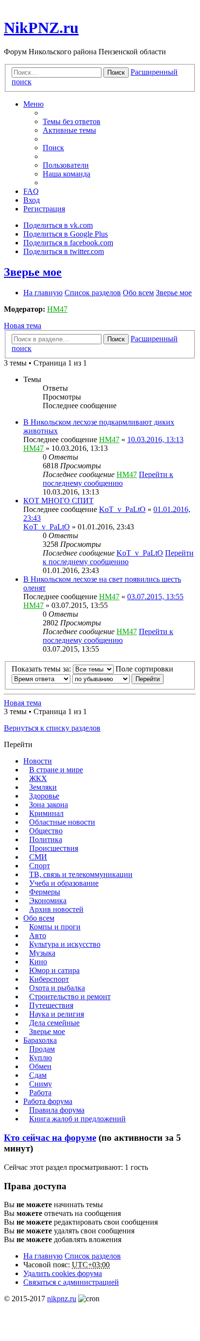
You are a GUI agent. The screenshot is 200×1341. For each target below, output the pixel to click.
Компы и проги (55, 927)
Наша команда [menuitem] (66, 174)
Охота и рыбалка (57, 988)
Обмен (40, 1066)
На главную (43, 1256)
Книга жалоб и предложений (77, 1119)
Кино (38, 962)
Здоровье (44, 796)
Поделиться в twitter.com (63, 251)
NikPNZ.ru (41, 27)
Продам (42, 1049)
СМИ (38, 857)
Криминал (46, 813)
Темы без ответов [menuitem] (71, 121)
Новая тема (22, 325)
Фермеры (44, 892)
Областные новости (62, 822)
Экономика (48, 900)
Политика (45, 839)
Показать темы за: (42, 669)
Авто (37, 935)
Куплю (40, 1058)
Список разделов (93, 1256)
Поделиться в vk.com (58, 225)
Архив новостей (56, 909)
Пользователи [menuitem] (66, 165)
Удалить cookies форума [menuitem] (62, 1273)
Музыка (42, 953)
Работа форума (47, 1101)
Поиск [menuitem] (53, 148)
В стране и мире (56, 770)
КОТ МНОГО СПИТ (58, 500)
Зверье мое (33, 272)
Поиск (116, 72)
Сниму (40, 1084)
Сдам (38, 1075)
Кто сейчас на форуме (50, 1138)
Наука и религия (56, 1014)
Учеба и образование (64, 883)
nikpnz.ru (61, 1298)
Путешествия (51, 1005)
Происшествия (53, 848)
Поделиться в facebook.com (68, 243)
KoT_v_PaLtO (122, 509)
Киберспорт (49, 979)
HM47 (57, 309)
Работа (40, 1092)
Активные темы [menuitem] (69, 130)
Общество (46, 831)
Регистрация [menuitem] (44, 209)
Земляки (43, 787)
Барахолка (40, 1040)
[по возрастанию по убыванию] (101, 678)
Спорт (39, 866)
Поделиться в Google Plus (65, 234)
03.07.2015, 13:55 (155, 596)
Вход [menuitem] (31, 200)
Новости (37, 761)
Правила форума (56, 1110)
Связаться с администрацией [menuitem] (71, 1282)
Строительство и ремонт (70, 996)
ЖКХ (38, 778)
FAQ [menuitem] (31, 191)
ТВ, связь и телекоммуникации (81, 874)
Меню (33, 104)
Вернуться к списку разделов (52, 728)
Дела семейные (54, 1023)
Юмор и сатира (54, 970)
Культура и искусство (64, 944)
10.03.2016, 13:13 (155, 439)
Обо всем (38, 918)
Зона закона (48, 804)
